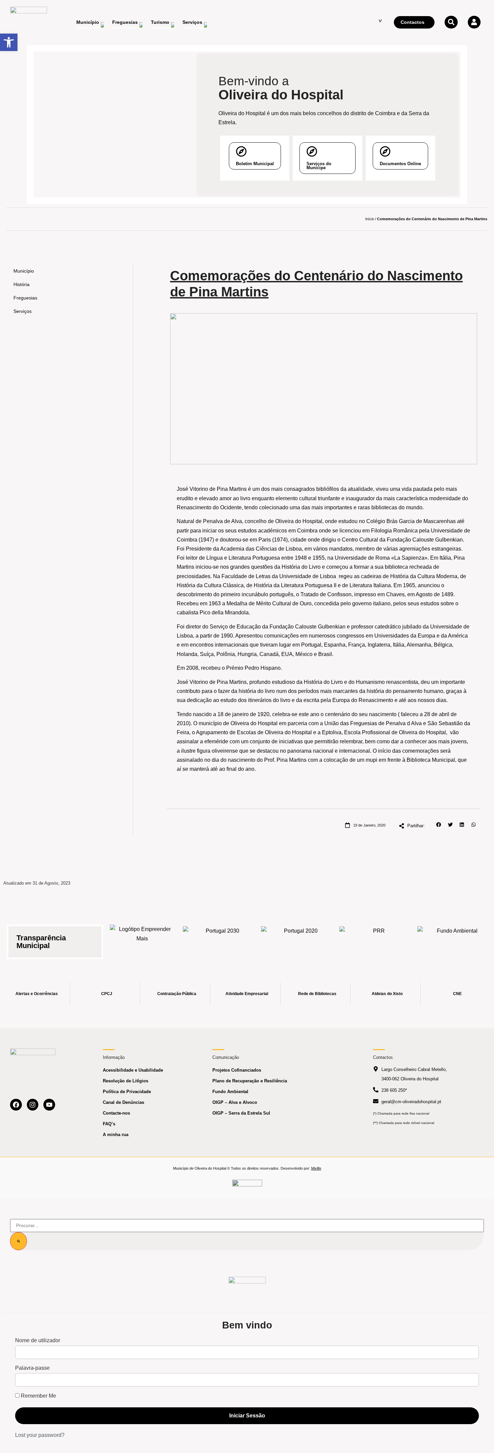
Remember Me (37, 1396)
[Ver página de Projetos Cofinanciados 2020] (298, 937)
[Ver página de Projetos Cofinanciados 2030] (220, 937)
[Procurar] (18, 1241)
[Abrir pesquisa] (451, 22)
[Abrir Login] (474, 22)
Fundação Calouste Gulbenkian (307, 626)
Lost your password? (40, 1435)
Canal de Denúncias (123, 1102)
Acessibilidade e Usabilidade (133, 1070)
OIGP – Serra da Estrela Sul (241, 1113)
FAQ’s (109, 1123)
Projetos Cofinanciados (236, 1070)
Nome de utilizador (37, 1340)
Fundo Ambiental (230, 1091)
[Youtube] (49, 1105)
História (21, 284)
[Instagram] (33, 1105)
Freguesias (25, 297)
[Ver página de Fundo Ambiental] (454, 937)
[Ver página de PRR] (376, 937)
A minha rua (115, 1134)
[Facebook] (16, 1105)
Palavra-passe (32, 1368)
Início (369, 219)
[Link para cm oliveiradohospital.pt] (28, 22)
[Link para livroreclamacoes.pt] (247, 1186)
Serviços (22, 311)
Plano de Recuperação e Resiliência (249, 1080)
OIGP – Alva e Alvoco (234, 1102)
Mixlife (316, 1168)
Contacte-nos (116, 1113)
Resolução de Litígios (125, 1080)
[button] (439, 825)
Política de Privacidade (127, 1091)
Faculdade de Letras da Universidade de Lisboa (278, 576)
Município (23, 271)
